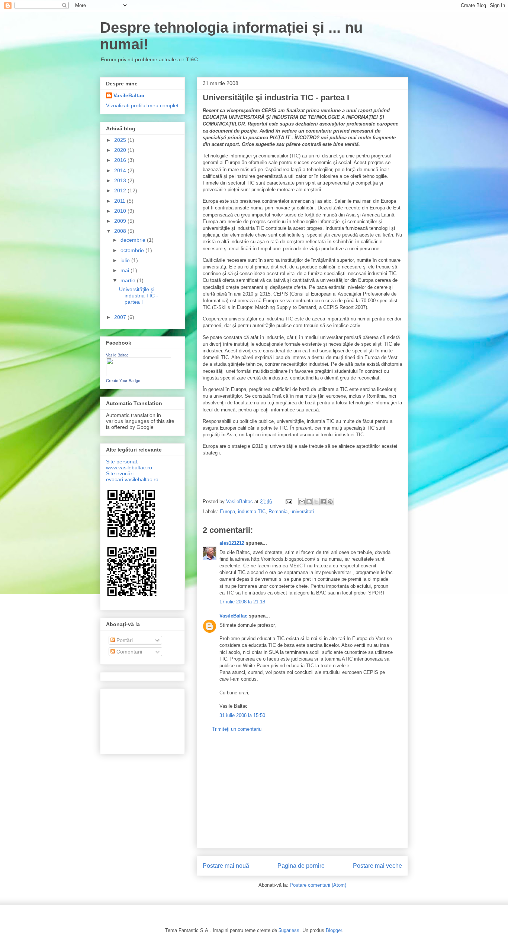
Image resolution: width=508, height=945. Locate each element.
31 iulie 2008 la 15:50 (242, 715)
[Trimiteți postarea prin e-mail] (288, 501)
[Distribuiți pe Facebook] (323, 501)
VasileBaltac (233, 616)
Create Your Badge (123, 380)
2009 (121, 221)
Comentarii (128, 652)
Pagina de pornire (301, 866)
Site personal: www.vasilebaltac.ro (129, 464)
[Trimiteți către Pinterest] (330, 501)
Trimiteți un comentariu (236, 729)
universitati (302, 511)
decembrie (133, 240)
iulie (125, 260)
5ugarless (289, 930)
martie (128, 280)
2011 (120, 201)
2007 (121, 317)
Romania (278, 511)
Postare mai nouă (226, 866)
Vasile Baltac (117, 355)
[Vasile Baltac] (138, 374)
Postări (124, 640)
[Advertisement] (302, 796)
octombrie (132, 250)
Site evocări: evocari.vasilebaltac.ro (132, 476)
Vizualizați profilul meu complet (142, 105)
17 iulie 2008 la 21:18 (242, 602)
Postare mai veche (377, 866)
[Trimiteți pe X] (316, 501)
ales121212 (231, 543)
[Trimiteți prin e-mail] (302, 501)
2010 (121, 211)
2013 (121, 180)
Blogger (334, 930)
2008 (121, 231)
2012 (121, 190)
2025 (121, 140)
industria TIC (252, 511)
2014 (121, 170)
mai (125, 270)
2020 (121, 150)
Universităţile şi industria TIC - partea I (138, 295)
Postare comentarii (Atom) (318, 885)
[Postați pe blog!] (309, 501)
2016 (121, 160)
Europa (227, 511)
